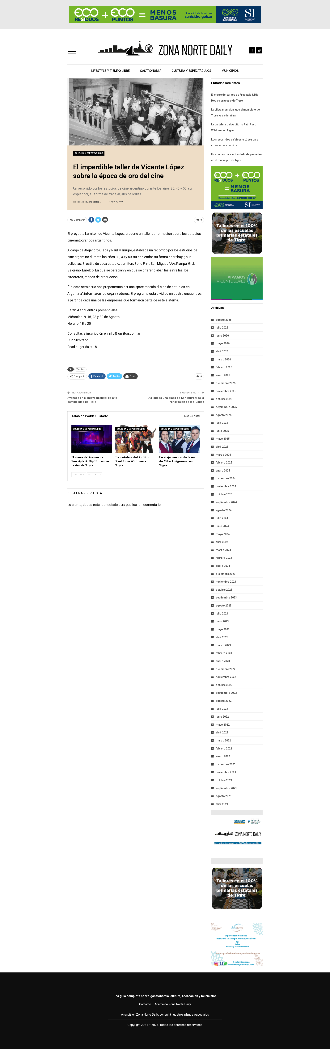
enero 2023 (223, 661)
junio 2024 (222, 526)
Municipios (230, 71)
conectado (110, 505)
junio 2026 (222, 335)
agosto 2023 (223, 605)
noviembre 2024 (226, 486)
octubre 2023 (224, 589)
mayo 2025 (223, 438)
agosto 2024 (223, 510)
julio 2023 (222, 613)
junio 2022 (222, 716)
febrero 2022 (224, 748)
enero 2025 (223, 470)
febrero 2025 (224, 462)
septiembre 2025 (226, 407)
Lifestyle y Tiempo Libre (110, 71)
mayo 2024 (223, 534)
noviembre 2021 (226, 772)
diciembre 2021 (225, 764)
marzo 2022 (223, 740)
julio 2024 (222, 518)
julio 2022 (222, 708)
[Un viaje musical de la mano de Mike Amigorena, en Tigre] (179, 439)
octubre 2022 (224, 684)
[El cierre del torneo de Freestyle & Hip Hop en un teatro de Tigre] (91, 439)
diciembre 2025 (225, 383)
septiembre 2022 (226, 692)
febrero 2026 (224, 367)
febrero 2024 (224, 557)
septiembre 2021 (226, 788)
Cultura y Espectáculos (191, 71)
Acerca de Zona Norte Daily (172, 1004)
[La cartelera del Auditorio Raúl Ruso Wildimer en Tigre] (135, 439)
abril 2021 (222, 804)
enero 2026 (223, 375)
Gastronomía (150, 71)
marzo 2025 (223, 454)
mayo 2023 (223, 629)
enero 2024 (223, 565)
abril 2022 (222, 732)
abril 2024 (222, 541)
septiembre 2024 (226, 502)
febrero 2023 (224, 653)
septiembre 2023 (226, 597)
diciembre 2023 (225, 573)
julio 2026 (222, 327)
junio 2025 (222, 430)
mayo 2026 (223, 343)
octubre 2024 (224, 494)
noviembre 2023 (226, 581)
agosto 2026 (223, 319)
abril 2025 (222, 446)
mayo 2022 (223, 724)
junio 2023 (222, 621)
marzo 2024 (223, 550)
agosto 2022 (223, 700)
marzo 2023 (223, 645)
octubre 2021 (224, 780)
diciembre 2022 (225, 669)
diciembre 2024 (225, 478)
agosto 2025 (223, 415)
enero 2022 (223, 756)
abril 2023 (222, 637)
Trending (80, 369)
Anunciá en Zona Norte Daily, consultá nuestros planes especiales (165, 1014)
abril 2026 (222, 351)
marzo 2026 (223, 359)
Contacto (145, 1004)
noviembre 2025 (226, 391)
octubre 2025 (224, 399)
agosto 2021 (223, 796)
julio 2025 (222, 422)
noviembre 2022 (226, 676)
